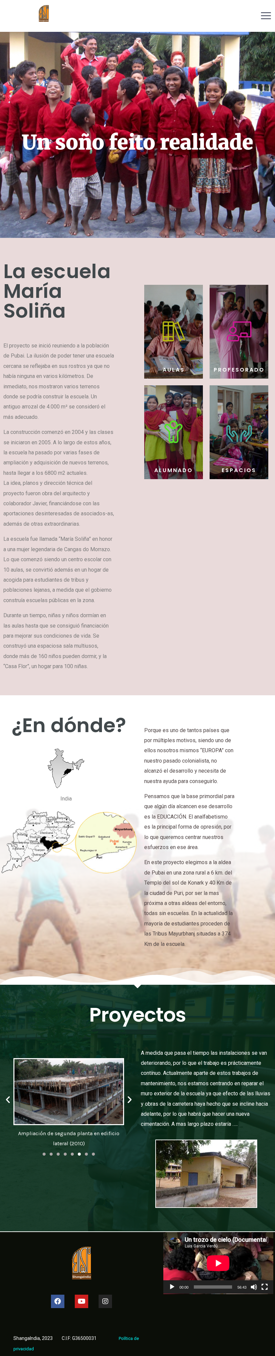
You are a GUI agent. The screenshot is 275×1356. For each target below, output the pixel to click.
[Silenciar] (254, 1287)
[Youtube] (81, 1301)
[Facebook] (57, 1301)
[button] (44, 1154)
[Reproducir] (172, 1287)
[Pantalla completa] (264, 1287)
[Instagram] (105, 1301)
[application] (218, 1263)
